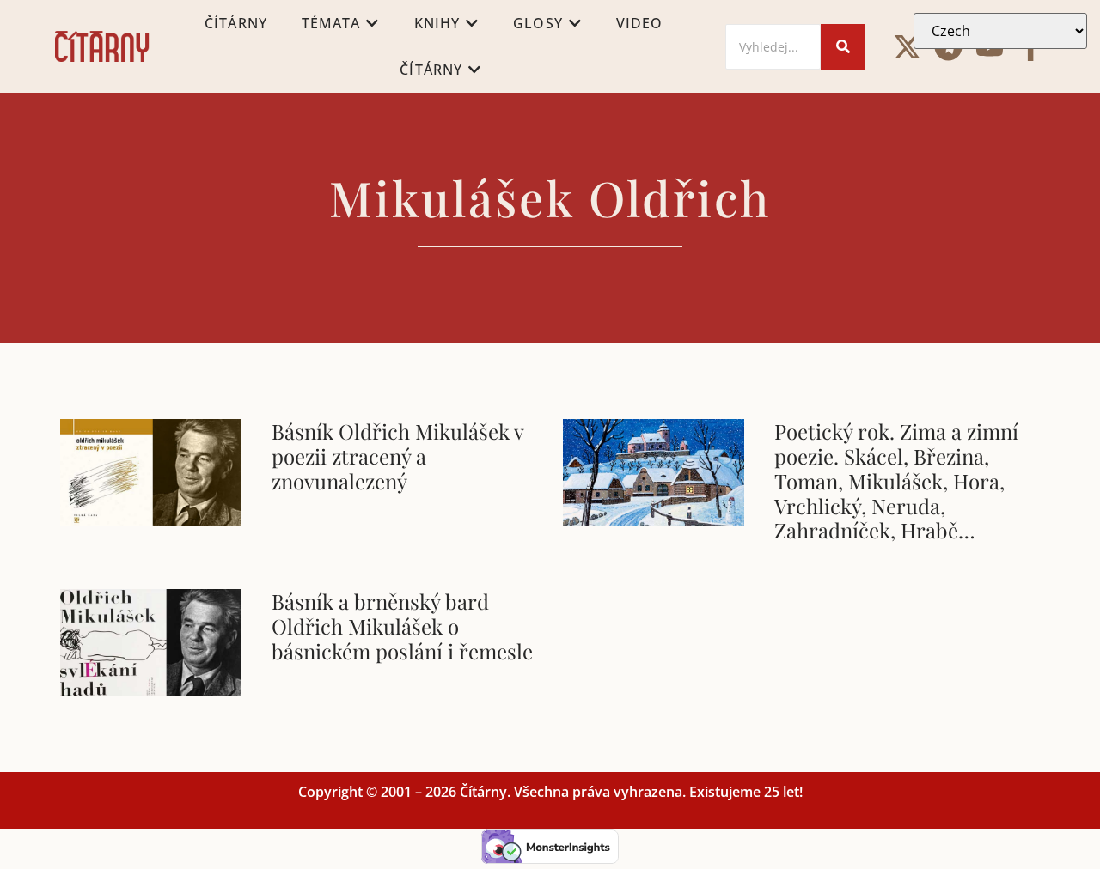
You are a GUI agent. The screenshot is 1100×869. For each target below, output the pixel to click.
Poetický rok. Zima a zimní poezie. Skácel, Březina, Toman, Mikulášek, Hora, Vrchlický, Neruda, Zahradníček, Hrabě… (896, 480)
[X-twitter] (907, 47)
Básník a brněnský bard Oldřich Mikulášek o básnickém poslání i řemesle (402, 626)
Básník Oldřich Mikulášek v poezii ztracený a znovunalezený (397, 456)
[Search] (843, 47)
